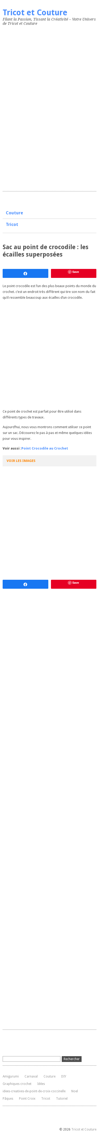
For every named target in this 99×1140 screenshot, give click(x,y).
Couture (14, 212)
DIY (63, 1076)
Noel (74, 1091)
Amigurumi (11, 1076)
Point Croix (27, 1098)
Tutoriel (62, 1098)
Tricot (12, 224)
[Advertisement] (42, 107)
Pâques (8, 1098)
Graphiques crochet (17, 1084)
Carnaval (31, 1076)
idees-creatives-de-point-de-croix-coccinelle (34, 1091)
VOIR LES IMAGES (21, 461)
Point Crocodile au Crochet (44, 448)
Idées (41, 1084)
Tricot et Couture (35, 12)
